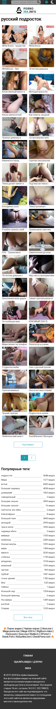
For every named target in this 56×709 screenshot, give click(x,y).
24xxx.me (46, 628)
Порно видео (14, 628)
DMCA (28, 668)
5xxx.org (23, 634)
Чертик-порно (31, 628)
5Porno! (45, 634)
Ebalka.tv (34, 634)
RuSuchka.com (23, 636)
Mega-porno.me (11, 631)
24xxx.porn (11, 634)
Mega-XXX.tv (28, 631)
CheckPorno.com (41, 636)
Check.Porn (8, 636)
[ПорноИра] (28, 9)
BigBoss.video (44, 631)
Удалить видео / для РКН (28, 662)
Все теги (28, 617)
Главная (28, 655)
